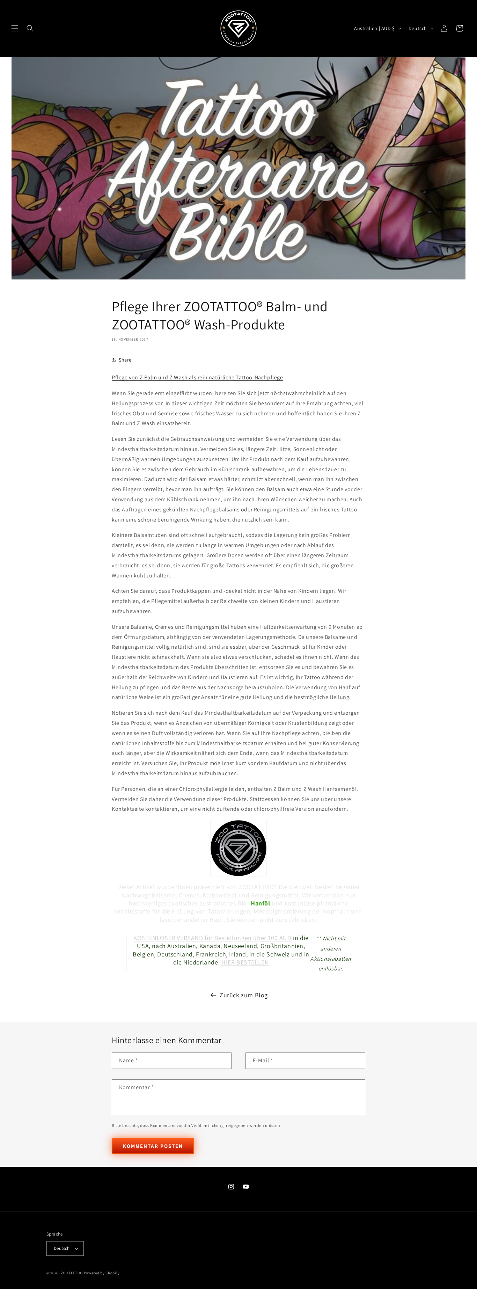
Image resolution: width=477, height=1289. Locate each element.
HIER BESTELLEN (245, 962)
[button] (14, 28)
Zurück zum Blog (244, 995)
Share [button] (125, 360)
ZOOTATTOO (72, 1272)
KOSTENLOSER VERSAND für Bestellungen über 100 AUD (212, 938)
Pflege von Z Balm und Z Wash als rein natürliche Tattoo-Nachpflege (197, 377)
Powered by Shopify (102, 1272)
